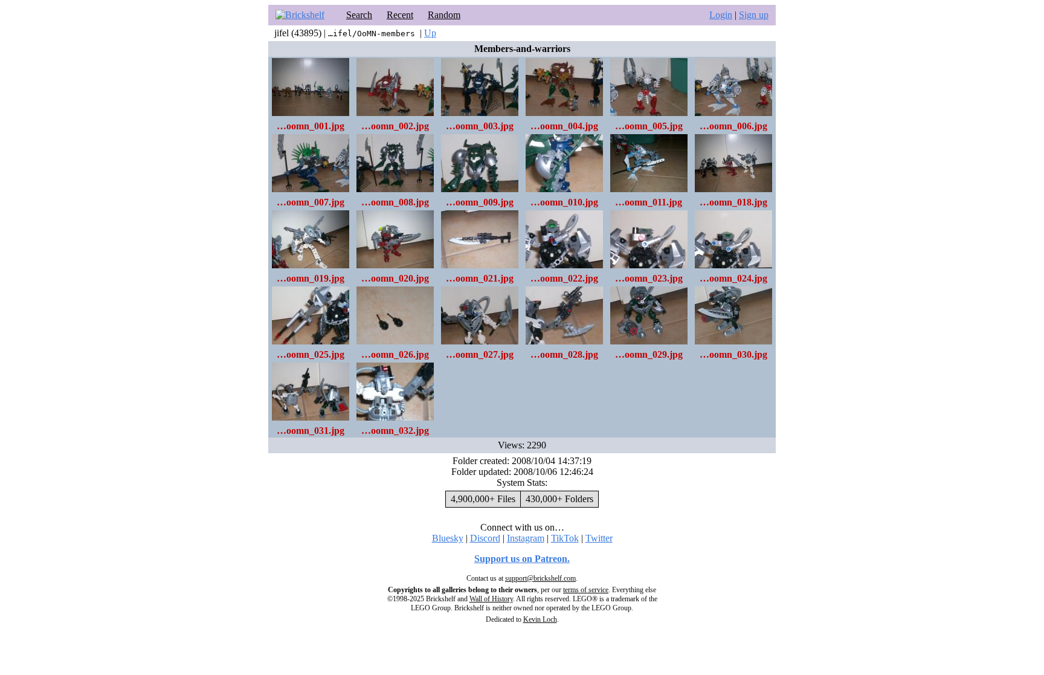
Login (720, 15)
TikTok (565, 538)
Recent (400, 15)
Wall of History (491, 599)
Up (430, 33)
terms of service (585, 590)
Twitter (599, 538)
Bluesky (447, 538)
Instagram (525, 538)
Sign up (753, 15)
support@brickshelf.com (540, 578)
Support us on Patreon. (522, 559)
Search (359, 15)
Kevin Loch (540, 619)
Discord (485, 538)
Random (444, 15)
